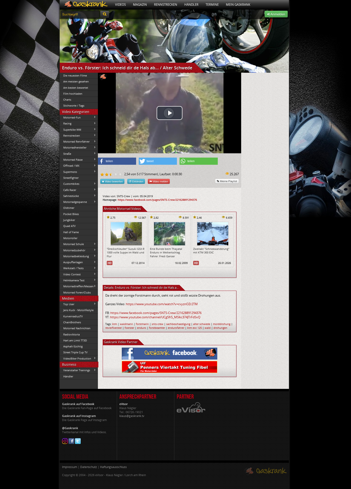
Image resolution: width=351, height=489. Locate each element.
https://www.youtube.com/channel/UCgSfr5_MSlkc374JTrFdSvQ (155, 317)
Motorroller (70, 238)
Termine (212, 4)
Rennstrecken (165, 4)
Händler (191, 4)
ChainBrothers (72, 322)
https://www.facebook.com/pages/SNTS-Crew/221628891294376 (157, 199)
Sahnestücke (69, 196)
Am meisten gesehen (76, 81)
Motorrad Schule (72, 244)
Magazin (140, 4)
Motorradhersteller (73, 147)
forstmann (142, 324)
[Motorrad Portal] (86, 4)
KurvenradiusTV (73, 316)
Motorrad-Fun (70, 117)
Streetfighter (71, 178)
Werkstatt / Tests (72, 268)
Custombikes (69, 184)
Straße (65, 153)
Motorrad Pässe (71, 159)
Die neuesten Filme (75, 75)
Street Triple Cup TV (75, 352)
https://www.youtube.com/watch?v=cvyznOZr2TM (162, 304)
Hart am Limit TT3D (75, 340)
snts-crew (157, 324)
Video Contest (70, 274)
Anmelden (277, 14)
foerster (129, 327)
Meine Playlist (228, 181)
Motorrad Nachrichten (76, 328)
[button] (117, 161)
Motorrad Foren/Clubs (77, 292)
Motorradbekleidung (74, 256)
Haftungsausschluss (113, 467)
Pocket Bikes (71, 214)
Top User (67, 304)
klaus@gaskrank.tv (131, 416)
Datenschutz (88, 467)
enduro (141, 327)
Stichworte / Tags (73, 105)
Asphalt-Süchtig (73, 346)
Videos (120, 4)
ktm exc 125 (194, 327)
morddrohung (221, 324)
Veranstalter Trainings (75, 370)
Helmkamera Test (72, 280)
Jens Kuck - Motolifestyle (78, 310)
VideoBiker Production (75, 358)
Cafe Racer (68, 190)
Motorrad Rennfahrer (75, 142)
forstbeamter (157, 327)
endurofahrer (176, 327)
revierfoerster (113, 327)
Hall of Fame (71, 232)
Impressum (69, 467)
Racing (65, 123)
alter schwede (201, 324)
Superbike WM (70, 129)
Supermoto (68, 172)
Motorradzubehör (72, 250)
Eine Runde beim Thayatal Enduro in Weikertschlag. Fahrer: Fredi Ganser (166, 252)
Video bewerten (113, 181)
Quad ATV (69, 226)
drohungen (220, 327)
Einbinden (137, 181)
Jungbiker (69, 220)
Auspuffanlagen (71, 262)
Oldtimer (68, 208)
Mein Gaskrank (238, 4)
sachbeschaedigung (178, 324)
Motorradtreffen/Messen (77, 286)
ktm (114, 324)
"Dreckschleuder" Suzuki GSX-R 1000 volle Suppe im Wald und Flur (125, 252)
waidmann (126, 324)
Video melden (160, 181)
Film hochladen (72, 93)
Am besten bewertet (75, 87)
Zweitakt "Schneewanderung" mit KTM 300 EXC (211, 250)
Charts (67, 99)
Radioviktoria (71, 334)
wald (208, 327)
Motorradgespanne (73, 202)
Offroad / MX (69, 166)
